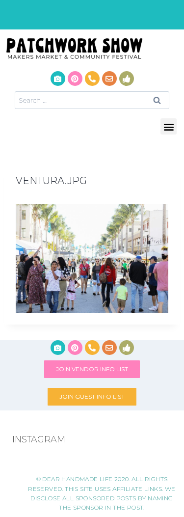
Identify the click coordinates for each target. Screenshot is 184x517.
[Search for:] (92, 100)
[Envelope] (109, 78)
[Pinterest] (75, 78)
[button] (168, 126)
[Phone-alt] (92, 78)
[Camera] (58, 78)
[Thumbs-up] (126, 78)
